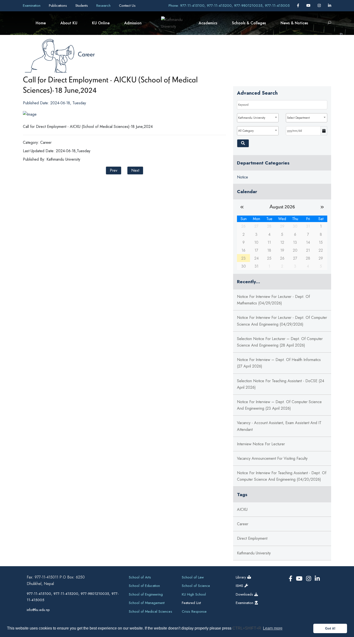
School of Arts (140, 577)
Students (82, 5)
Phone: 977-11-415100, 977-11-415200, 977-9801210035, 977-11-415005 (229, 5)
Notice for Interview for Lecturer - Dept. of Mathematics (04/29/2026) (273, 300)
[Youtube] (309, 5)
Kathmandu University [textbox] (251, 118)
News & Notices (294, 23)
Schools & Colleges (249, 23)
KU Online (101, 23)
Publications (58, 5)
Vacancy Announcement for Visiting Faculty (272, 458)
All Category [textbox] (246, 131)
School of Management (146, 602)
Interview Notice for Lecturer (261, 444)
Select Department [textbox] (298, 118)
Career (86, 54)
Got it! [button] (330, 628)
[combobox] (257, 117)
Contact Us (127, 5)
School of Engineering (146, 594)
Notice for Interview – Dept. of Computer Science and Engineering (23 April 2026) (279, 405)
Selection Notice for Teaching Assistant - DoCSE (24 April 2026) (280, 384)
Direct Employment (252, 538)
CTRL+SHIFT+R (247, 628)
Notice (242, 177)
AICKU (242, 509)
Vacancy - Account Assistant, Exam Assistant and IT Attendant (279, 426)
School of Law (193, 577)
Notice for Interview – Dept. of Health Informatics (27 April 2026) (279, 363)
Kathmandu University (254, 553)
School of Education (144, 585)
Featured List (191, 602)
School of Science (196, 585)
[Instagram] (320, 5)
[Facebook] (298, 5)
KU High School (194, 594)
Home (41, 23)
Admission (133, 23)
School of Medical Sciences (150, 611)
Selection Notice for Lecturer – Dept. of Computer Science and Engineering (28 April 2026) (280, 342)
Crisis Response (194, 611)
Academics (208, 23)
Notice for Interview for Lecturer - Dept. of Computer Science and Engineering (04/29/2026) (282, 321)
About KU (68, 23)
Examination (32, 5)
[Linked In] (329, 5)
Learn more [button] (272, 628)
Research (104, 5)
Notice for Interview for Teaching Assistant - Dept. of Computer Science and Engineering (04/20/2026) (281, 476)
